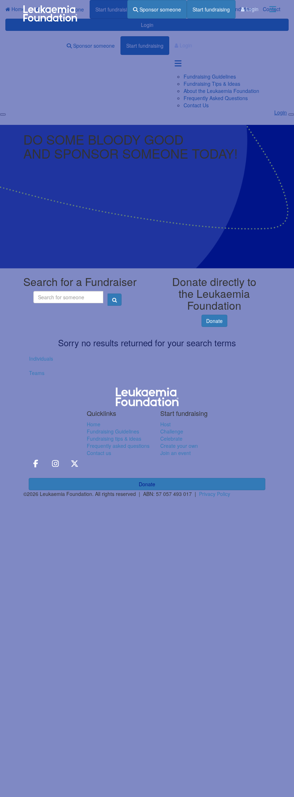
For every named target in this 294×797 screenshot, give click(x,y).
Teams (36, 372)
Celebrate (171, 438)
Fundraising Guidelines (113, 431)
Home (93, 424)
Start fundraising (211, 9)
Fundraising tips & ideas (114, 438)
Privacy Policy (214, 493)
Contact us (99, 452)
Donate (214, 320)
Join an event (175, 452)
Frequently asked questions (118, 445)
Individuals (41, 358)
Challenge (171, 431)
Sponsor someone (159, 9)
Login (252, 9)
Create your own (179, 445)
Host (165, 424)
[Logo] (50, 13)
